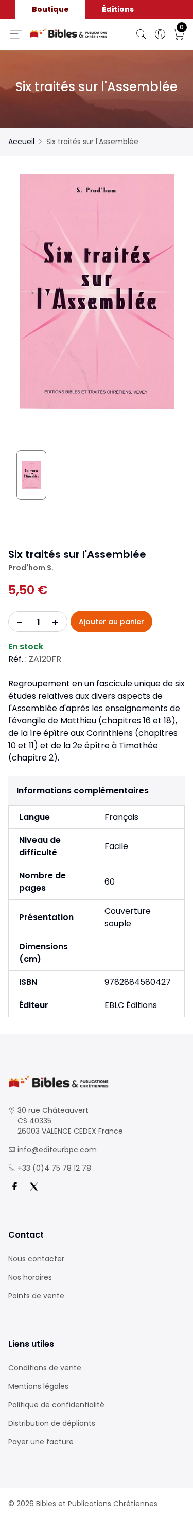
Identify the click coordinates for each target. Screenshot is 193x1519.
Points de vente (36, 1296)
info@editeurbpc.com (57, 1149)
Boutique (50, 9)
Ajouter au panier (111, 621)
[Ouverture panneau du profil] (160, 34)
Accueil (21, 141)
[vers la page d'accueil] (96, 1082)
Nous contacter (36, 1258)
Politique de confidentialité (56, 1405)
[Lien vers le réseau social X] (34, 1186)
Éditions (118, 9)
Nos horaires (30, 1277)
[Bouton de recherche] (141, 34)
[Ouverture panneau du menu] (16, 34)
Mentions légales (38, 1386)
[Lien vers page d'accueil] (69, 33)
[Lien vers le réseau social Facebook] (14, 1186)
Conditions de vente (44, 1368)
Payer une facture (41, 1442)
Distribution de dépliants (51, 1423)
